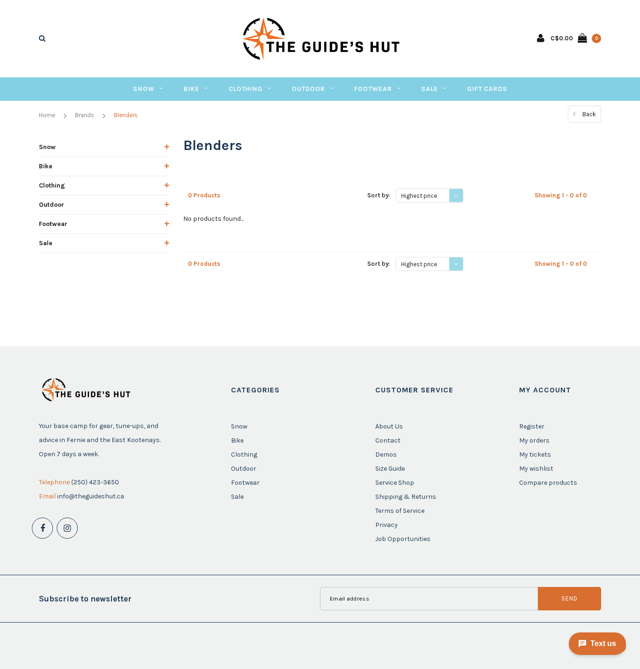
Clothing (246, 89)
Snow (144, 89)
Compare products (548, 483)
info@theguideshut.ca (90, 496)
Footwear (373, 89)
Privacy (386, 525)
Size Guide (390, 469)
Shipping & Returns (405, 497)
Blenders (126, 115)
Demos (386, 455)
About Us (389, 426)
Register (531, 426)
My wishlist (536, 469)
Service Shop (394, 483)
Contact (388, 440)
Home (47, 115)
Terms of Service (399, 511)
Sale (429, 89)
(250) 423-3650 (95, 482)
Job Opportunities (403, 539)
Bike (192, 89)
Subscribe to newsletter (85, 598)
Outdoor (308, 89)
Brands (84, 115)
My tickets (535, 455)
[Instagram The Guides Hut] (67, 528)
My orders (534, 440)
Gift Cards (487, 89)
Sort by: (378, 195)
